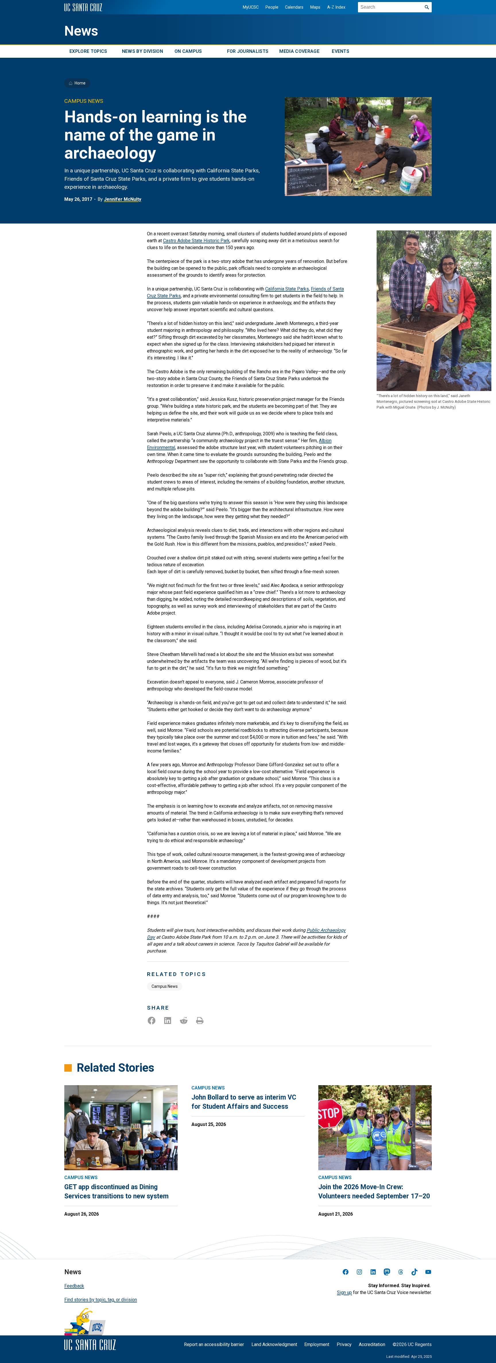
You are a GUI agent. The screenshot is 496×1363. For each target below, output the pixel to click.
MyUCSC (251, 7)
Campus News (165, 986)
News (81, 31)
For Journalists (248, 51)
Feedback (74, 1286)
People (272, 7)
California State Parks (287, 289)
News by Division (142, 51)
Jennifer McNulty (122, 199)
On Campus (188, 51)
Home (80, 83)
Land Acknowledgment (274, 1344)
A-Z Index (336, 7)
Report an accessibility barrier (214, 1344)
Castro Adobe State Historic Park (196, 240)
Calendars (294, 7)
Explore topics (88, 51)
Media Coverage (299, 51)
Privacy (344, 1344)
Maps (315, 7)
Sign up (344, 1292)
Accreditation (372, 1344)
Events (340, 51)
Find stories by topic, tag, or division (100, 1299)
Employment (316, 1344)
